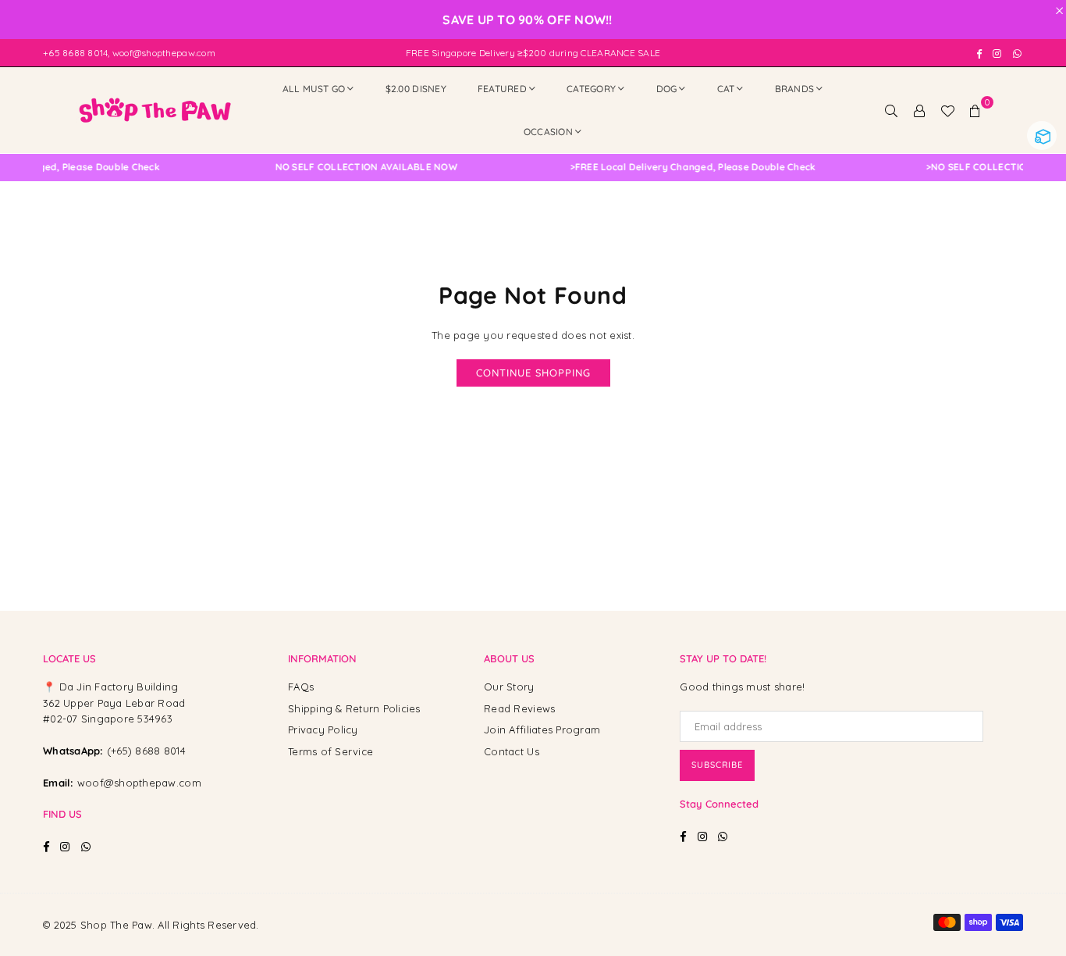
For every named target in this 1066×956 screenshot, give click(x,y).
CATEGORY (591, 89)
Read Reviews (519, 708)
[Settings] (919, 110)
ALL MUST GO (314, 89)
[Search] (891, 110)
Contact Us (511, 751)
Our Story (509, 686)
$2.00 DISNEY (416, 89)
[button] (975, 110)
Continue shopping (533, 372)
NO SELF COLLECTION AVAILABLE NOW (355, 167)
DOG (666, 89)
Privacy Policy (323, 729)
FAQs (301, 686)
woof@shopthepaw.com (139, 782)
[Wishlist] (947, 110)
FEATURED (502, 89)
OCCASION (548, 131)
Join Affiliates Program (542, 729)
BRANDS (795, 89)
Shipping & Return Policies (354, 708)
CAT (726, 89)
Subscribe (717, 764)
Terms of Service (330, 751)
